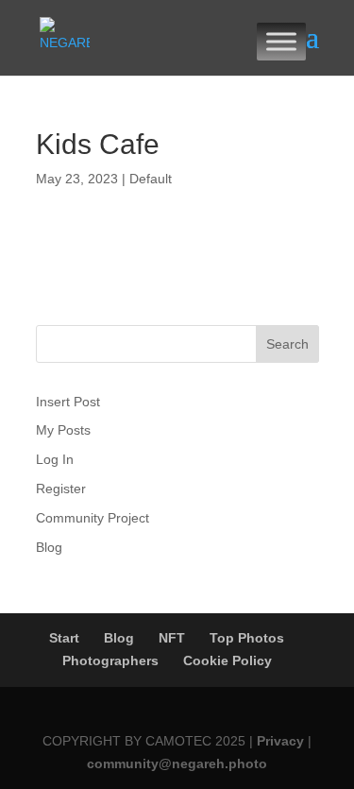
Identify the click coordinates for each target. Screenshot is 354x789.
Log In (55, 459)
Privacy (282, 740)
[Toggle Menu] (281, 41)
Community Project (92, 517)
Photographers (110, 660)
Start (64, 637)
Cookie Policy (227, 660)
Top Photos (247, 637)
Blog (49, 547)
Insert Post (68, 401)
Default (150, 178)
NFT (172, 637)
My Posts (63, 429)
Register (61, 488)
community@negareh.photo (177, 763)
